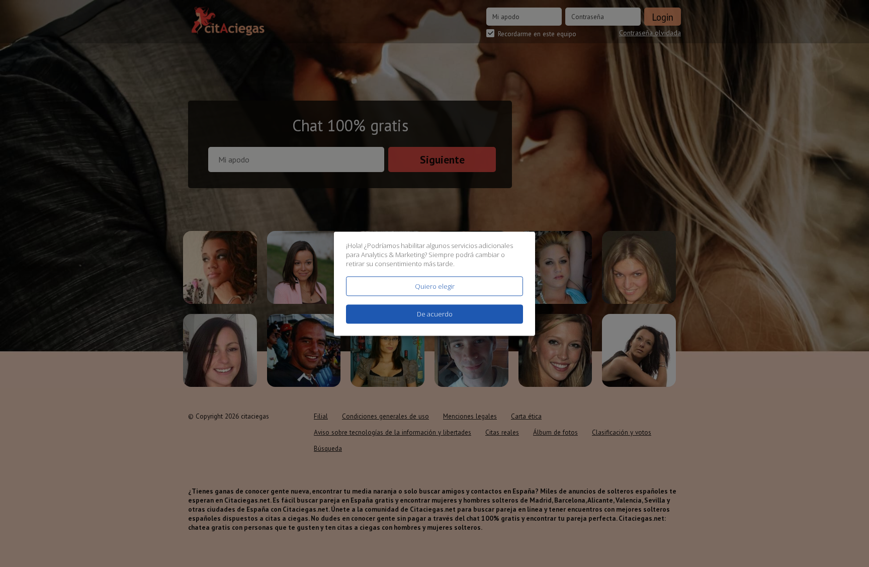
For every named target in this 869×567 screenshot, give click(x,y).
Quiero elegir (435, 286)
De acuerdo (435, 313)
